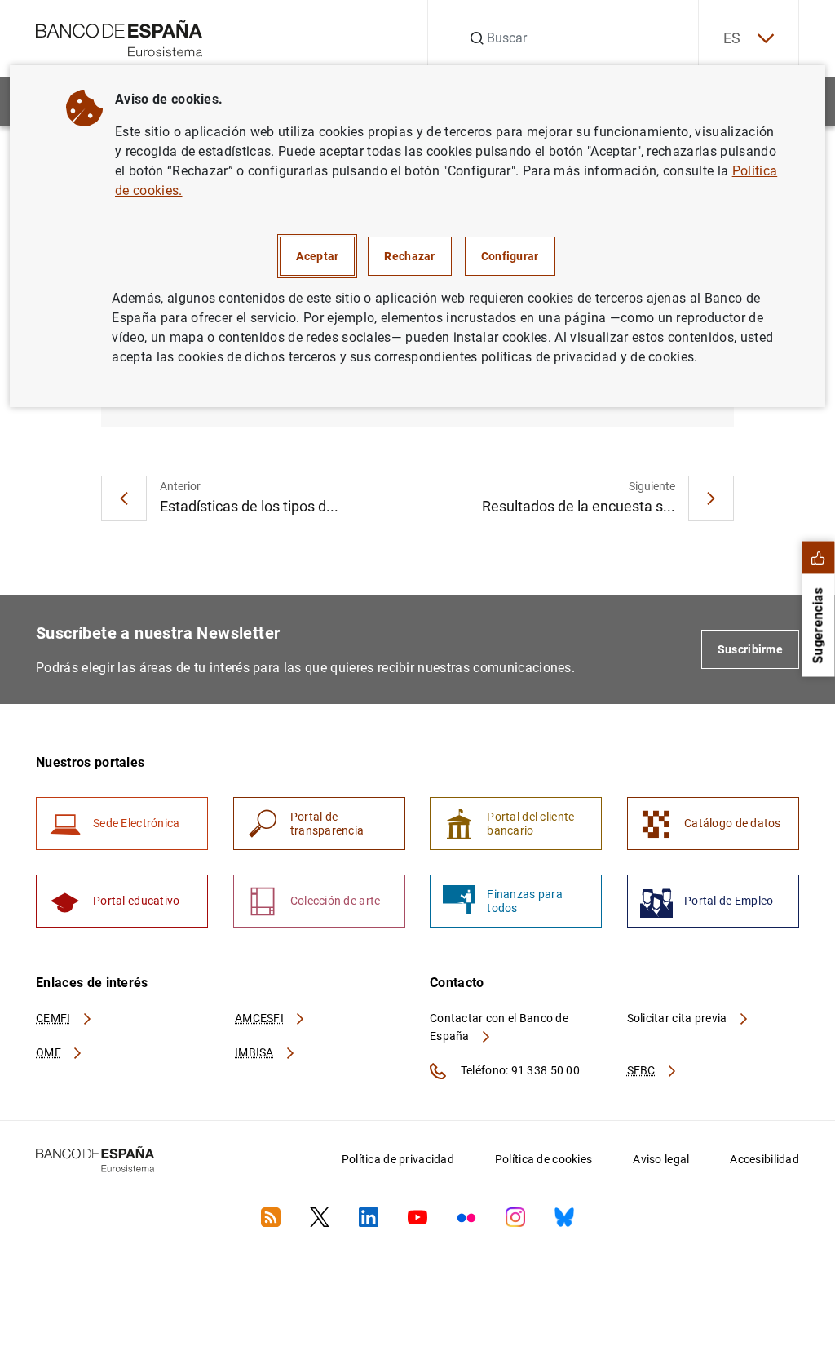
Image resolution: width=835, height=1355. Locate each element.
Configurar (510, 256)
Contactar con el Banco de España (499, 1027)
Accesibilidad (764, 1159)
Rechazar (409, 256)
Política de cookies (543, 1159)
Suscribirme (750, 649)
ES (732, 37)
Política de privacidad (398, 1159)
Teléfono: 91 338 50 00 (519, 1070)
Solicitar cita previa (678, 1018)
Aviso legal (661, 1159)
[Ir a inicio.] (119, 37)
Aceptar (317, 256)
